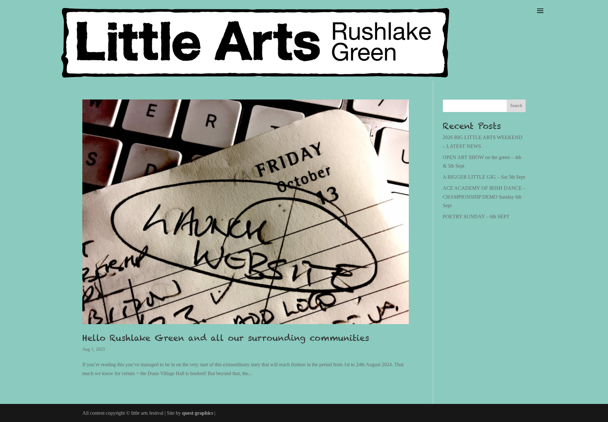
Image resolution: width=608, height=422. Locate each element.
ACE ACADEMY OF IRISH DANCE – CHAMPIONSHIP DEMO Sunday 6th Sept (484, 196)
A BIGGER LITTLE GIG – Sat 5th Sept (484, 177)
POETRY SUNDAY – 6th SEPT (476, 216)
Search (516, 105)
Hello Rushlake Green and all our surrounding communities (225, 338)
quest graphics (197, 413)
